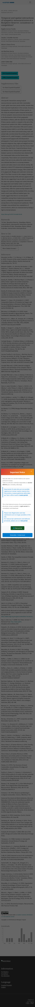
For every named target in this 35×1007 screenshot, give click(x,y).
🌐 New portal (17, 528)
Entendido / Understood (17, 535)
